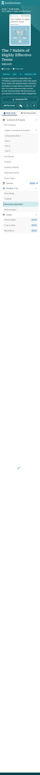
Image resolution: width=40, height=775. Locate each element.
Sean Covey (7, 63)
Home (4, 9)
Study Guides (14, 9)
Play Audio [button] (10, 105)
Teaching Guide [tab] (29, 113)
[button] (21, 105)
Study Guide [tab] (11, 113)
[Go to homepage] (12, 3)
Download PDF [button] (22, 99)
